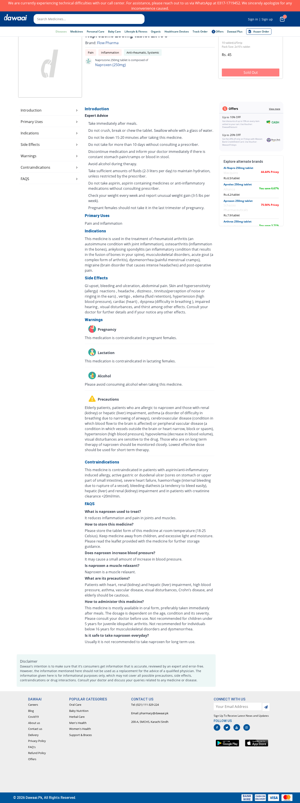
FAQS (25, 178)
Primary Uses (32, 121)
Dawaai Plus (234, 31)
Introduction (31, 110)
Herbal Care (77, 717)
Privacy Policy (37, 741)
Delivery (33, 735)
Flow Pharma (108, 42)
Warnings (28, 156)
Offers (32, 759)
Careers (33, 705)
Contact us (35, 729)
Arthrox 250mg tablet (237, 221)
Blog (31, 711)
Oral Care (75, 705)
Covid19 (33, 717)
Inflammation (110, 52)
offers (220, 31)
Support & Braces (80, 735)
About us (34, 723)
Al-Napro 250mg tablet (238, 168)
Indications (30, 133)
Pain (91, 52)
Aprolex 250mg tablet (238, 184)
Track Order (200, 31)
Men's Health (78, 723)
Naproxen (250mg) (110, 64)
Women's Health (80, 729)
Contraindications (35, 167)
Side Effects (30, 144)
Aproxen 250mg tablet (238, 201)
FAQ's (32, 747)
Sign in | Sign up (260, 19)
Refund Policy (37, 753)
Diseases (61, 31)
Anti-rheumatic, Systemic (143, 52)
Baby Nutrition (79, 711)
